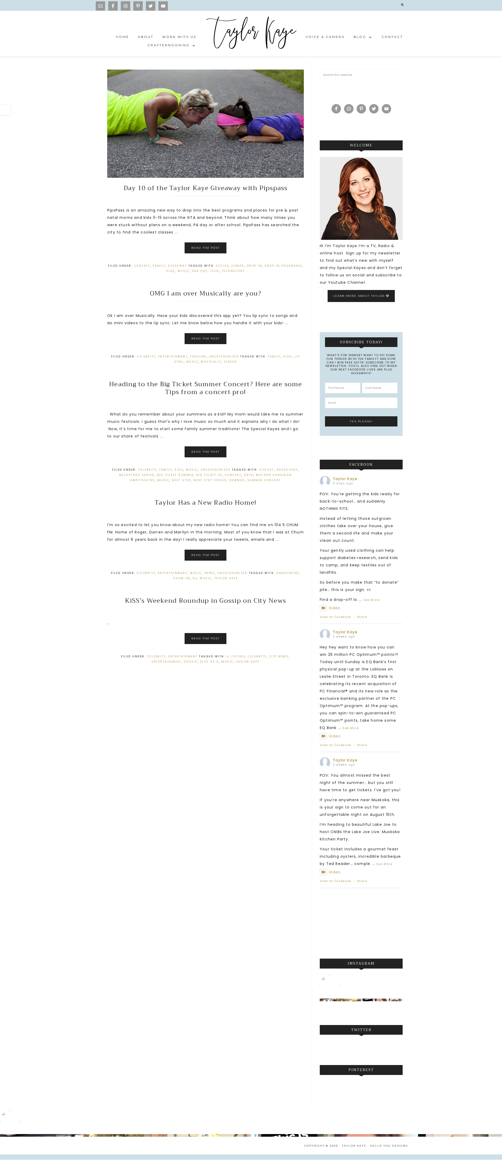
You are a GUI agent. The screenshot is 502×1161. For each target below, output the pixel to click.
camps (237, 266)
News (209, 573)
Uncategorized (224, 356)
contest (142, 266)
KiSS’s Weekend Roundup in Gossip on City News (205, 600)
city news (279, 656)
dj (195, 578)
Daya (248, 475)
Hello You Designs (389, 1145)
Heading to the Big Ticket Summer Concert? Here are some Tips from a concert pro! (205, 388)
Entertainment (173, 356)
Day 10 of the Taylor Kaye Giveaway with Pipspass (206, 188)
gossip (191, 662)
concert (233, 475)
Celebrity (146, 356)
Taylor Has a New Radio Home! (205, 502)
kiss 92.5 (209, 662)
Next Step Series (210, 480)
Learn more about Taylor (359, 296)
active (222, 266)
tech (214, 271)
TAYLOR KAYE (226, 578)
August (266, 470)
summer (237, 480)
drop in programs (283, 266)
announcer (287, 573)
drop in (254, 266)
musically (211, 362)
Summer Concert (264, 480)
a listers (236, 656)
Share (362, 617)
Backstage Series (137, 475)
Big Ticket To (209, 475)
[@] (331, 985)
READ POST (205, 247)
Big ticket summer (175, 475)
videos (230, 362)
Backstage (287, 470)
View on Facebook (335, 617)
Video (334, 608)
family (159, 266)
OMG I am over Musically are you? (205, 293)
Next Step (181, 480)
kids (170, 271)
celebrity (257, 656)
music (184, 271)
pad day (200, 271)
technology (233, 271)
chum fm (181, 578)
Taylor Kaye (251, 33)
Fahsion (198, 356)
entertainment (166, 662)
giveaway (177, 266)
